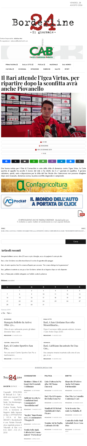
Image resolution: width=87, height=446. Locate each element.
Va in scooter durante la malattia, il (73, 409)
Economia (22, 69)
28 (7, 305)
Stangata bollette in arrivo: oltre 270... (18, 323)
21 (7, 301)
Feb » (9, 313)
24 (43, 301)
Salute (57, 69)
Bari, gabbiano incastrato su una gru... (61, 347)
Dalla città (26, 65)
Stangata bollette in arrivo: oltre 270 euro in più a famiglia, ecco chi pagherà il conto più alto (31, 256)
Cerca (75, 241)
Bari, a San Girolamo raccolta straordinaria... (59, 323)
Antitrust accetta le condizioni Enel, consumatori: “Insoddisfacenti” (32, 402)
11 (55, 294)
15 (19, 298)
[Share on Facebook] (6, 161)
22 (20, 301)
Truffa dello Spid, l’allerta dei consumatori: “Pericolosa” (33, 432)
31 (43, 305)
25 (55, 301)
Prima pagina (11, 65)
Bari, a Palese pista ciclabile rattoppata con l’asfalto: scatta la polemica (24, 274)
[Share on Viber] (52, 161)
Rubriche (46, 69)
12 (67, 294)
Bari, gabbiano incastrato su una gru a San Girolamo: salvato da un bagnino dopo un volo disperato (34, 269)
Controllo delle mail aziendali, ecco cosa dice (74, 423)
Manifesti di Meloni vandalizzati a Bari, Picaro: (53, 410)
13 (79, 294)
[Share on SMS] (43, 161)
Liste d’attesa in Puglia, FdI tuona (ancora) (53, 384)
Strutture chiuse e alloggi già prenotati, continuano (33, 384)
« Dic (3, 313)
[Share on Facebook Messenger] (70, 161)
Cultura (9, 69)
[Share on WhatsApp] (34, 161)
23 (31, 301)
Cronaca (47, 342)
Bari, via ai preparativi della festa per (53, 397)
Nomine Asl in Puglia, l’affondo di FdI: (54, 424)
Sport (67, 69)
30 (31, 305)
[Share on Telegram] (61, 161)
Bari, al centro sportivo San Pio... (18, 347)
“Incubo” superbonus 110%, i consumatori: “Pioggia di (33, 417)
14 (7, 298)
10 (43, 294)
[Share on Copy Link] (80, 161)
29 (20, 305)
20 (80, 298)
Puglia (40, 65)
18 (55, 298)
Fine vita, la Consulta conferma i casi (74, 397)
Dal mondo (66, 65)
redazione (7, 335)
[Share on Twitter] (15, 161)
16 (31, 298)
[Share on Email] (25, 161)
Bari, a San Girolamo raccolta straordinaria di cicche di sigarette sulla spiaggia (27, 261)
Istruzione (35, 69)
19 (67, 298)
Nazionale (54, 65)
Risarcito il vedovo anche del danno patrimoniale (73, 384)
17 (43, 298)
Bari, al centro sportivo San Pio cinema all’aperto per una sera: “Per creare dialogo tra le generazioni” (35, 265)
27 (80, 301)
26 (67, 301)
